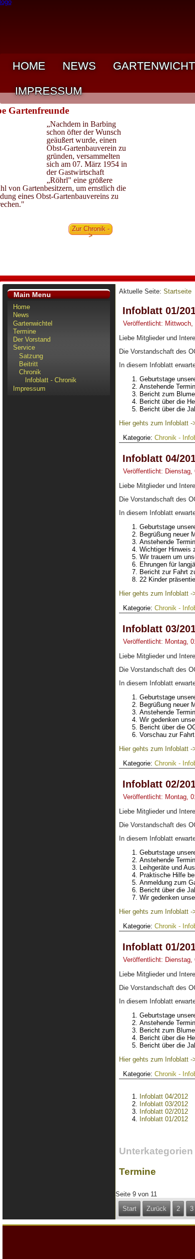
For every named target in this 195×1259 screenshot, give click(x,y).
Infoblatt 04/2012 (164, 1096)
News (79, 66)
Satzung (31, 356)
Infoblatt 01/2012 (164, 1119)
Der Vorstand (31, 339)
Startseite (178, 291)
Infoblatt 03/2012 (164, 1104)
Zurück (156, 1208)
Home (29, 66)
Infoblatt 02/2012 (164, 1111)
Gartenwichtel (32, 323)
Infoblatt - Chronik (50, 380)
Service (24, 347)
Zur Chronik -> (91, 230)
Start (129, 1208)
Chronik (30, 372)
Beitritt (28, 364)
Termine (24, 331)
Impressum (48, 91)
